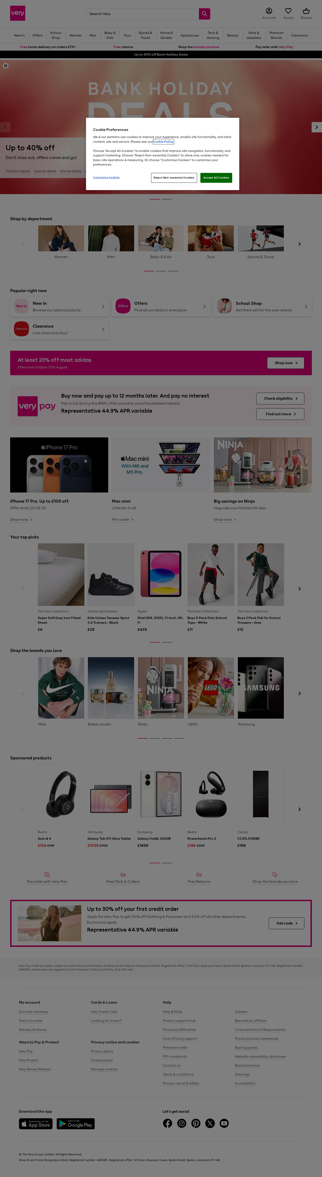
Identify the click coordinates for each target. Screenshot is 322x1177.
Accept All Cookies (216, 177)
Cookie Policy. (163, 141)
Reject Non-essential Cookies (174, 177)
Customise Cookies (106, 177)
